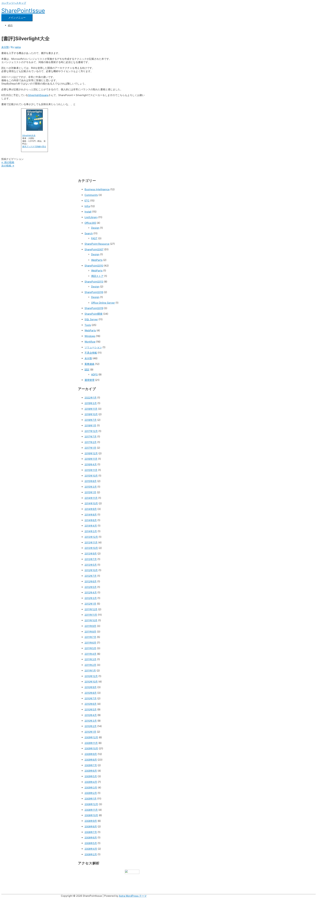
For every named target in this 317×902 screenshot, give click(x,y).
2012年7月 (91, 575)
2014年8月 (91, 514)
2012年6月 (91, 581)
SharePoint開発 (94, 313)
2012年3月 (91, 598)
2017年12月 (91, 431)
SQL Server (91, 319)
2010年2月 (91, 726)
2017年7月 (91, 436)
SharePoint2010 (94, 265)
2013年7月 (91, 559)
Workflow (90, 341)
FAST (94, 238)
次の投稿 (7, 165)
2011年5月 (90, 648)
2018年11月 (91, 408)
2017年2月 (91, 442)
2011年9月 (90, 626)
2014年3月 (91, 531)
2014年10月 (91, 503)
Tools (88, 325)
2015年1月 (90, 492)
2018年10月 (91, 414)
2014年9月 (91, 509)
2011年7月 (90, 637)
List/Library (91, 217)
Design (95, 227)
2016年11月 (91, 458)
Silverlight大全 (28, 135)
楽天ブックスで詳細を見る (34, 146)
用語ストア (97, 276)
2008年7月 (91, 832)
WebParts (97, 260)
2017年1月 (90, 447)
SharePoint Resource (97, 243)
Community (91, 195)
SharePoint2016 (94, 292)
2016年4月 (91, 464)
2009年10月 (91, 748)
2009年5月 (91, 776)
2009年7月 (91, 765)
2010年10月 (91, 681)
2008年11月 (91, 809)
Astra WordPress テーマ (133, 895)
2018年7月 (91, 419)
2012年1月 (90, 603)
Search (89, 233)
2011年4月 (90, 653)
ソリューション (93, 347)
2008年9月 (91, 820)
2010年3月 (91, 720)
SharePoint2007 (94, 249)
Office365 (90, 222)
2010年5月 (91, 709)
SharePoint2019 (94, 308)
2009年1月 (91, 798)
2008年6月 (91, 837)
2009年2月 (91, 793)
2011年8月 (90, 631)
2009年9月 (91, 754)
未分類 (5, 47)
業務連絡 (89, 364)
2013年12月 (91, 536)
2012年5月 (91, 587)
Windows (90, 336)
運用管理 (89, 380)
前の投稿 (7, 162)
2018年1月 (90, 425)
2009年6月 (91, 770)
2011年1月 (90, 670)
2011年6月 (90, 642)
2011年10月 (91, 620)
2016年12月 (91, 453)
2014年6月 (91, 520)
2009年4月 (91, 782)
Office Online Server (103, 302)
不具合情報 (91, 352)
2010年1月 (90, 731)
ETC (87, 200)
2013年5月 (91, 564)
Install (88, 211)
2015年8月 (91, 481)
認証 (87, 369)
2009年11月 (91, 743)
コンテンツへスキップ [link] (13, 2)
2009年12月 (91, 737)
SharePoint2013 (94, 281)
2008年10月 (91, 815)
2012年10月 (91, 570)
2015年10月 (91, 475)
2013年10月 (91, 548)
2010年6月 (91, 703)
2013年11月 (91, 542)
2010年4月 (91, 715)
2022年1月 (91, 397)
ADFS (94, 374)
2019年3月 (91, 403)
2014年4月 (91, 525)
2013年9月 (91, 553)
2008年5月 (91, 843)
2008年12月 (91, 804)
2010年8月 (91, 692)
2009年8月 (91, 759)
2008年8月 (91, 826)
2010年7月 (91, 698)
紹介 (10, 25)
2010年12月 (91, 676)
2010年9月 (91, 687)
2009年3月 (91, 787)
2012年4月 (91, 592)
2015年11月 (91, 470)
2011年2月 (90, 665)
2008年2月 (91, 854)
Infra (87, 206)
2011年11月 (91, 614)
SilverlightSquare (38, 95)
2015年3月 (91, 486)
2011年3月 (90, 659)
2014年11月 (91, 498)
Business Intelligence (97, 189)
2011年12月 (91, 609)
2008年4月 (91, 848)
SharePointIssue (23, 10)
